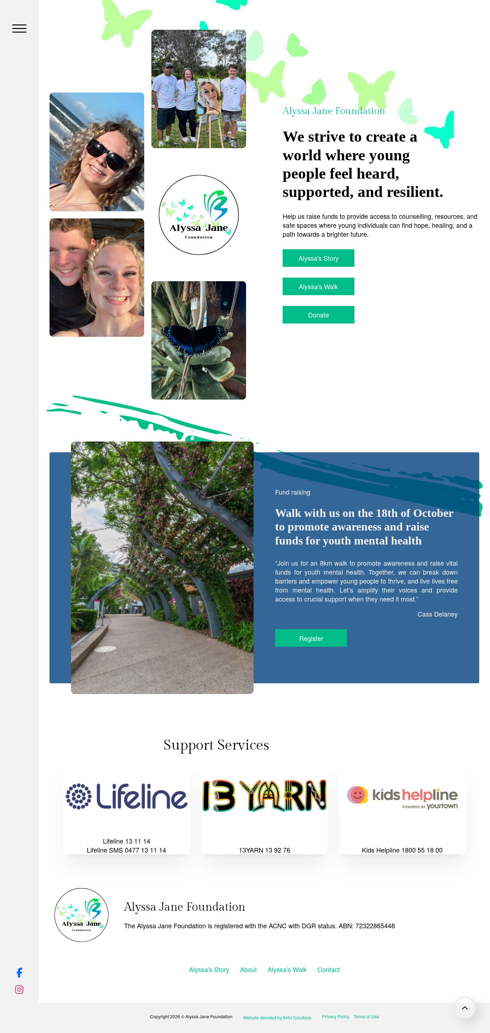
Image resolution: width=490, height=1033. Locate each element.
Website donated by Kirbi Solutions (277, 1017)
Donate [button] (318, 314)
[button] (19, 28)
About (248, 969)
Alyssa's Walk (318, 286)
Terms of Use (366, 1016)
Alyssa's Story (318, 258)
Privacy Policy (335, 1016)
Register (311, 638)
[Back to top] (465, 1008)
